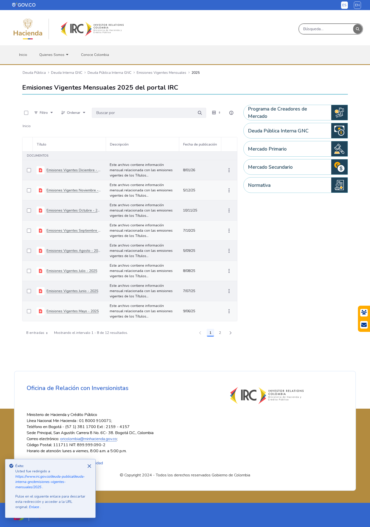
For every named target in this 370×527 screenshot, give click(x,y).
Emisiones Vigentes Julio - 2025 (72, 270)
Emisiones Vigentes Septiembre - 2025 (74, 230)
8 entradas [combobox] (35, 332)
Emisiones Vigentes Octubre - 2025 (74, 210)
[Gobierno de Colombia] (24, 5)
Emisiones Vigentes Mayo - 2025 (73, 311)
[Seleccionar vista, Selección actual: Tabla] (216, 113)
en (357, 5)
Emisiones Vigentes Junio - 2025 (72, 291)
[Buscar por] (200, 113)
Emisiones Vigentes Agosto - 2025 (74, 250)
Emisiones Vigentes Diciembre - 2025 (74, 170)
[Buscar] (357, 29)
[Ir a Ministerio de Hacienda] (28, 29)
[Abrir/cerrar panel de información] (231, 113)
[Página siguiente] (230, 333)
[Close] (89, 466)
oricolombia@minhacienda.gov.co (88, 439)
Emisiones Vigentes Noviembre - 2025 (74, 190)
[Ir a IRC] (91, 29)
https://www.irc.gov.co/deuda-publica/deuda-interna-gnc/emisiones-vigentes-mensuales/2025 (50, 481)
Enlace (34, 507)
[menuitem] (23, 55)
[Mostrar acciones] (229, 170)
